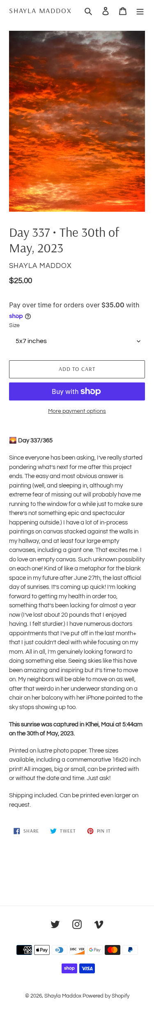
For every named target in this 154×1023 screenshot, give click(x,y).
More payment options (77, 411)
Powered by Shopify (106, 996)
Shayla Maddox (40, 10)
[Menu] (140, 11)
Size (14, 325)
